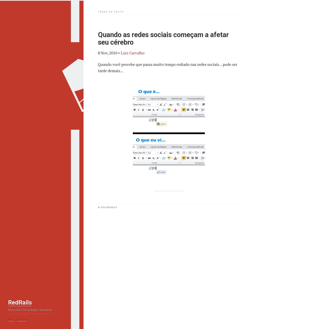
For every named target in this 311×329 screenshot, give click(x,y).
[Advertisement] (30, 274)
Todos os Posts (111, 12)
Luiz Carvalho (133, 52)
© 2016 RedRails (107, 207)
